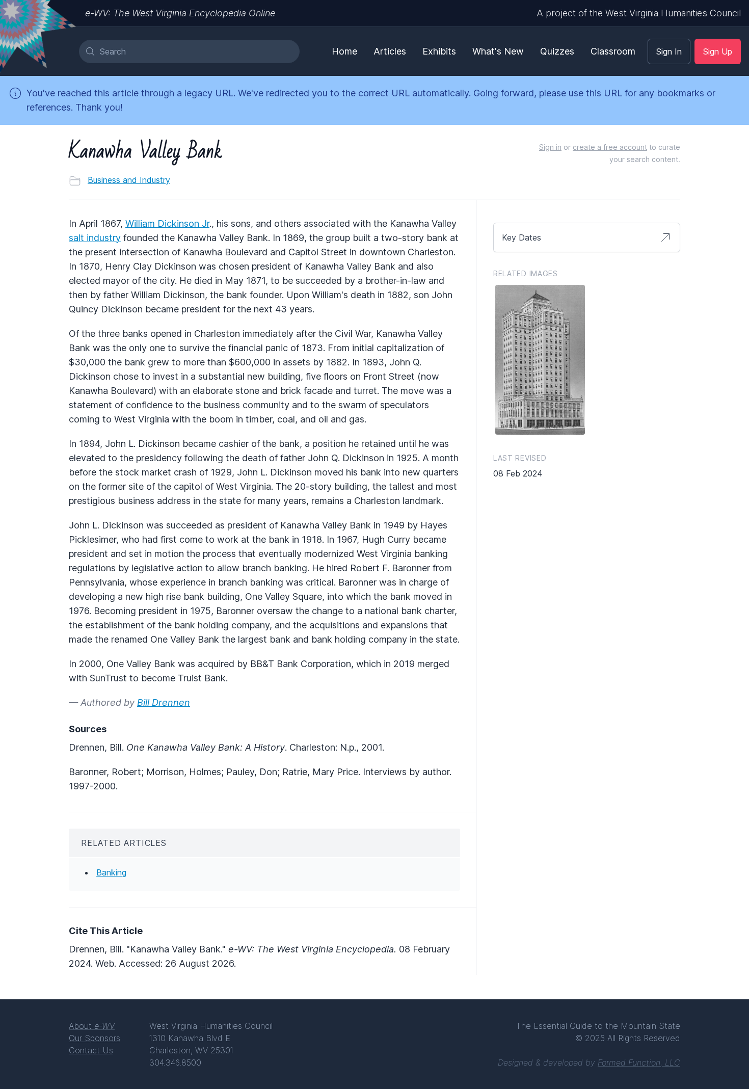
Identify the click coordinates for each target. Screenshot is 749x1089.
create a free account (610, 147)
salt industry (95, 237)
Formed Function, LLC (639, 1062)
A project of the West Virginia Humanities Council (639, 13)
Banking (111, 872)
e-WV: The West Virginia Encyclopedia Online (180, 13)
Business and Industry (129, 180)
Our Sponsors (94, 1038)
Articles (389, 51)
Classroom (613, 51)
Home (344, 51)
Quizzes (557, 51)
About (92, 1026)
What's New (498, 51)
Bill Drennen (163, 702)
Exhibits (439, 51)
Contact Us (91, 1050)
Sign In (669, 51)
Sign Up (717, 51)
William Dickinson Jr (167, 223)
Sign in (550, 147)
